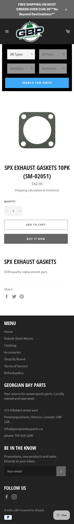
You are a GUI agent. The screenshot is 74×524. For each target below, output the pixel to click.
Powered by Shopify (32, 510)
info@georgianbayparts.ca (23, 428)
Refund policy (14, 373)
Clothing (10, 345)
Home (8, 331)
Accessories (12, 352)
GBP (16, 510)
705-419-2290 (24, 435)
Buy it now (36, 239)
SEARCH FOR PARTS (37, 83)
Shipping (21, 190)
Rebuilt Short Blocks (18, 338)
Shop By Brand (14, 359)
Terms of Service (16, 366)
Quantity (9, 201)
